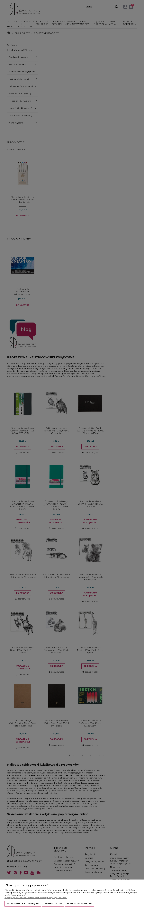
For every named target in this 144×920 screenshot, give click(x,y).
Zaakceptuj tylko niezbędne (23, 904)
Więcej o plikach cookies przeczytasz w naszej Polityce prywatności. (35, 898)
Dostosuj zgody (53, 904)
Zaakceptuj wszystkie (79, 904)
